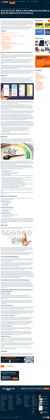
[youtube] (46, 417)
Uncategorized (38, 84)
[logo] (4, 2)
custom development (4, 322)
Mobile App (38, 78)
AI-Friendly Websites (18, 399)
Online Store (2, 406)
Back (2, 366)
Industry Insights (39, 83)
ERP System (2, 400)
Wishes (37, 73)
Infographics (38, 89)
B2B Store (2, 407)
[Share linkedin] (43, 417)
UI (36, 80)
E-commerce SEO (18, 398)
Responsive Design (26, 398)
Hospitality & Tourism (34, 400)
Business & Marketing (39, 88)
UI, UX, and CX (14, 60)
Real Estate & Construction (33, 397)
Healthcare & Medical (34, 405)
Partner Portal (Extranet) (4, 399)
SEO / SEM (37, 81)
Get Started (33, 413)
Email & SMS (10, 405)
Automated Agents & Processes (11, 397)
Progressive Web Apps (27, 401)
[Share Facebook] (44, 417)
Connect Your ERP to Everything (11, 402)
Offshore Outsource (39, 75)
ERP (36, 72)
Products (10, 1)
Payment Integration (10, 403)
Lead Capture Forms (18, 401)
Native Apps (25, 400)
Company (36, 1)
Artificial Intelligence (39, 86)
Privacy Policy (16, 417)
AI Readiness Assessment (27, 405)
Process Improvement (26, 406)
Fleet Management (3, 405)
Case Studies (38, 87)
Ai (36, 79)
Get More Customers (21, 1)
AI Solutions (15, 1)
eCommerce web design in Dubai (11, 54)
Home (1, 8)
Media (32, 412)
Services (28, 1)
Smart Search (10, 400)
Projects (32, 1)
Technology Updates (39, 82)
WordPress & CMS (26, 399)
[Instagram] (45, 417)
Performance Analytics (11, 409)
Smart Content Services (19, 400)
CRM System (2, 401)
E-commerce (38, 85)
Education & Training (34, 404)
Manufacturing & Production (34, 402)
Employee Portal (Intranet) (4, 398)
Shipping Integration (11, 404)
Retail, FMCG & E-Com (34, 403)
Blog (3, 8)
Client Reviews (33, 411)
